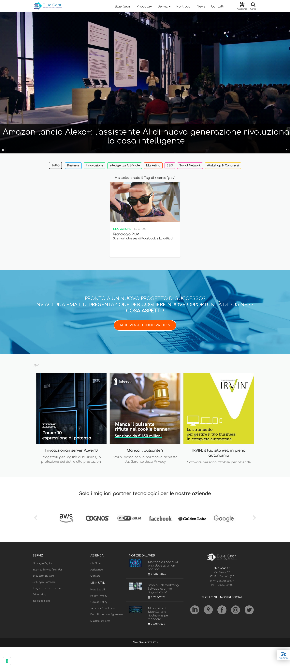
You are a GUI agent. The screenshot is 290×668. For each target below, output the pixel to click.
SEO (170, 165)
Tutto (55, 165)
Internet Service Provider (47, 569)
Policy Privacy (98, 596)
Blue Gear (123, 6)
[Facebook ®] (161, 518)
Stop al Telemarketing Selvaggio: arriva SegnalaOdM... (163, 589)
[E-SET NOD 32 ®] (129, 518)
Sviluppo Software (44, 582)
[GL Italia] (192, 518)
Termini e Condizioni (102, 608)
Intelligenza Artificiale (124, 165)
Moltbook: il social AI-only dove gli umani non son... (163, 566)
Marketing (153, 165)
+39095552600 (224, 585)
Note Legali (97, 589)
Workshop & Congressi (223, 165)
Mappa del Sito (100, 620)
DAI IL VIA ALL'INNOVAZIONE (145, 325)
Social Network (190, 165)
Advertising (39, 594)
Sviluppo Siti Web (43, 575)
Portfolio (183, 6)
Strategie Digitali (43, 563)
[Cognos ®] (97, 518)
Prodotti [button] (143, 6)
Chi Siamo (96, 563)
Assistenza (96, 569)
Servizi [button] (163, 6)
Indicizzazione (41, 601)
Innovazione (94, 165)
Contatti (217, 6)
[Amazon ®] (66, 518)
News (200, 6)
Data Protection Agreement (106, 614)
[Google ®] (224, 518)
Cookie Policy (98, 602)
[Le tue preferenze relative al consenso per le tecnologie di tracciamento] (7, 661)
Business (73, 165)
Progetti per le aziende (47, 588)
